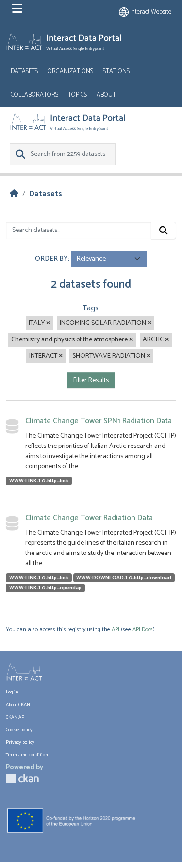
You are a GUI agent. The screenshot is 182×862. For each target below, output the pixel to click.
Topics (77, 95)
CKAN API (16, 717)
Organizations (70, 71)
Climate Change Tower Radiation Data (89, 517)
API (115, 629)
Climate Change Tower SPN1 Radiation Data (98, 421)
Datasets (24, 71)
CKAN (22, 778)
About (106, 95)
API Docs (142, 629)
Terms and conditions (28, 755)
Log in (12, 692)
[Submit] (163, 230)
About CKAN (18, 704)
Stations (116, 71)
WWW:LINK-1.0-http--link (38, 481)
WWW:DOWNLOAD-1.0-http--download (123, 577)
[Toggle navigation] (17, 8)
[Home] (14, 193)
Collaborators (34, 95)
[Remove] (48, 323)
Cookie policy (19, 730)
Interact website (150, 12)
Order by (51, 258)
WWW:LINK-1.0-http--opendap (45, 588)
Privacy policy (20, 742)
